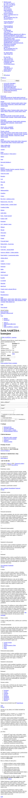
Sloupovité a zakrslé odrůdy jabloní (17, 111)
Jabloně (2, 108)
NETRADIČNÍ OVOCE (10, 86)
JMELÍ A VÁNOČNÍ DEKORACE (13, 89)
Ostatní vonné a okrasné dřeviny (8, 289)
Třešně (2, 139)
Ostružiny (3, 193)
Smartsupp (6, 697)
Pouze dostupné (4, 311)
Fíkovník (3, 182)
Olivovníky (3, 232)
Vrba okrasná (4, 307)
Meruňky (3, 114)
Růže (2, 297)
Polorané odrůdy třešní (17, 142)
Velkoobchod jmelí (9, 64)
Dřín (2, 184)
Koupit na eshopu (5, 358)
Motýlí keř (3, 286)
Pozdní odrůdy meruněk (18, 115)
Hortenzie (3, 266)
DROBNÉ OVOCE (9, 85)
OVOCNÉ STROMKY (10, 83)
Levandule (3, 280)
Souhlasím (10, 565)
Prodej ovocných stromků (10, 438)
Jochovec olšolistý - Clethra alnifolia (9, 252)
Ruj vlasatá (3, 246)
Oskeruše (3, 235)
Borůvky (3, 168)
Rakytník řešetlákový (6, 162)
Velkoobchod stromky (11, 52)
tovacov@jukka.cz (5, 450)
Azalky (2, 261)
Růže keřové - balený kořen (7, 299)
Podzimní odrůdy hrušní (17, 103)
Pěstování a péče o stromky (10, 437)
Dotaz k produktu (12, 363)
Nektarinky (3, 120)
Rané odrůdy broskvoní (6, 97)
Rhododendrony (5, 294)
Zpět (2, 705)
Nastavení (17, 488)
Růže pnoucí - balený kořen (7, 300)
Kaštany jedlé (4, 218)
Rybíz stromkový (5, 153)
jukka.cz (9, 463)
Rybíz (2, 152)
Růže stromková (19, 300)
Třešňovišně (4, 146)
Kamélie (3, 277)
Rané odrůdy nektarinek (6, 121)
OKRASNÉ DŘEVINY (10, 87)
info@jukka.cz (4, 458)
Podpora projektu (8, 441)
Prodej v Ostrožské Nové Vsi (11, 21)
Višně (8, 146)
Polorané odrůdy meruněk (7, 117)
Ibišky (2, 269)
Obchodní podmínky (9, 428)
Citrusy (2, 196)
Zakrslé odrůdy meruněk (20, 117)
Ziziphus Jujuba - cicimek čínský (9, 204)
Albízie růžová (4, 258)
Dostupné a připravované (7, 313)
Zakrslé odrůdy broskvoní (7, 98)
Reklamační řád (7, 427)
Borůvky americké (14, 169)
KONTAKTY (7, 71)
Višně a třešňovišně (5, 145)
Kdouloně (3, 221)
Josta (2, 159)
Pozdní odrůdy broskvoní (19, 97)
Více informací (4, 565)
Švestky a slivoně (5, 131)
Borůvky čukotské (5, 169)
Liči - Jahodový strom (6, 224)
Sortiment (6, 440)
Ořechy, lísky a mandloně (7, 127)
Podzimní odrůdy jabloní (17, 110)
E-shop (15, 36)
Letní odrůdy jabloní (6, 110)
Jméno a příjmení (5, 402)
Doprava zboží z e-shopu (10, 429)
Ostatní (2, 238)
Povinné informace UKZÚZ (11, 431)
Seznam (6, 694)
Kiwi (2, 165)
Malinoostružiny (5, 190)
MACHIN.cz (14, 465)
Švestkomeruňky (9, 134)
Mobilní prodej (9, 3)
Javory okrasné (4, 275)
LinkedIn (6, 693)
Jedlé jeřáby (3, 213)
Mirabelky (11, 135)
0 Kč (2, 316)
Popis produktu (4, 363)
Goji (2, 179)
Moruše (2, 230)
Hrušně (2, 101)
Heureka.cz (6, 699)
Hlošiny (3, 210)
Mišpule (3, 227)
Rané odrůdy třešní (5, 141)
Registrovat (6, 320)
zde (25, 612)
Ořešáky (12, 128)
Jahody (2, 187)
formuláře (3, 615)
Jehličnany (3, 272)
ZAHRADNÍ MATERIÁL (10, 90)
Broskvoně (3, 96)
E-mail (3, 408)
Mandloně (6, 128)
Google (5, 692)
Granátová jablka (5, 207)
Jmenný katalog (7, 92)
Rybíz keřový (13, 153)
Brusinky (3, 176)
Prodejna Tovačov (8, 9)
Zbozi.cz (6, 700)
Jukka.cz (6, 322)
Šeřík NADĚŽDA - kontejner (11, 327)
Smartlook (6, 696)
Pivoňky (3, 292)
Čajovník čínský (5, 241)
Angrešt (3, 149)
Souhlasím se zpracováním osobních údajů (12, 414)
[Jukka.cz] (3, 77)
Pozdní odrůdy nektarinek (19, 121)
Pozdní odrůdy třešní (16, 141)
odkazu (10, 778)
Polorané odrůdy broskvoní (20, 98)
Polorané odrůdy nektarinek (7, 122)
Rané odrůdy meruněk (6, 115)
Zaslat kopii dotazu (7, 417)
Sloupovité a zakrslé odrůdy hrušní (16, 104)
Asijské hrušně (4, 106)
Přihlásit (6, 318)
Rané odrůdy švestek (6, 132)
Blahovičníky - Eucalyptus (7, 244)
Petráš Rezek (20, 703)
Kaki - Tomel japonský (6, 215)
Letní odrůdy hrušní (5, 103)
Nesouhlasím (12, 488)
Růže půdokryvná (10, 301)
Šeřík (2, 304)
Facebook (6, 690)
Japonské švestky (18, 134)
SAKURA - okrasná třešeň (7, 249)
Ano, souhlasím (4, 488)
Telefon (3, 405)
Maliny (2, 156)
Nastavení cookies (19, 463)
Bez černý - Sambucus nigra (7, 199)
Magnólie (3, 283)
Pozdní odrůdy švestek (17, 132)
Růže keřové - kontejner (21, 299)
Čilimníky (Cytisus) (5, 263)
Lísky (2, 128)
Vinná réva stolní (5, 173)
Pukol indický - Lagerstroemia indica (10, 255)
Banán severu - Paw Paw (7, 201)
